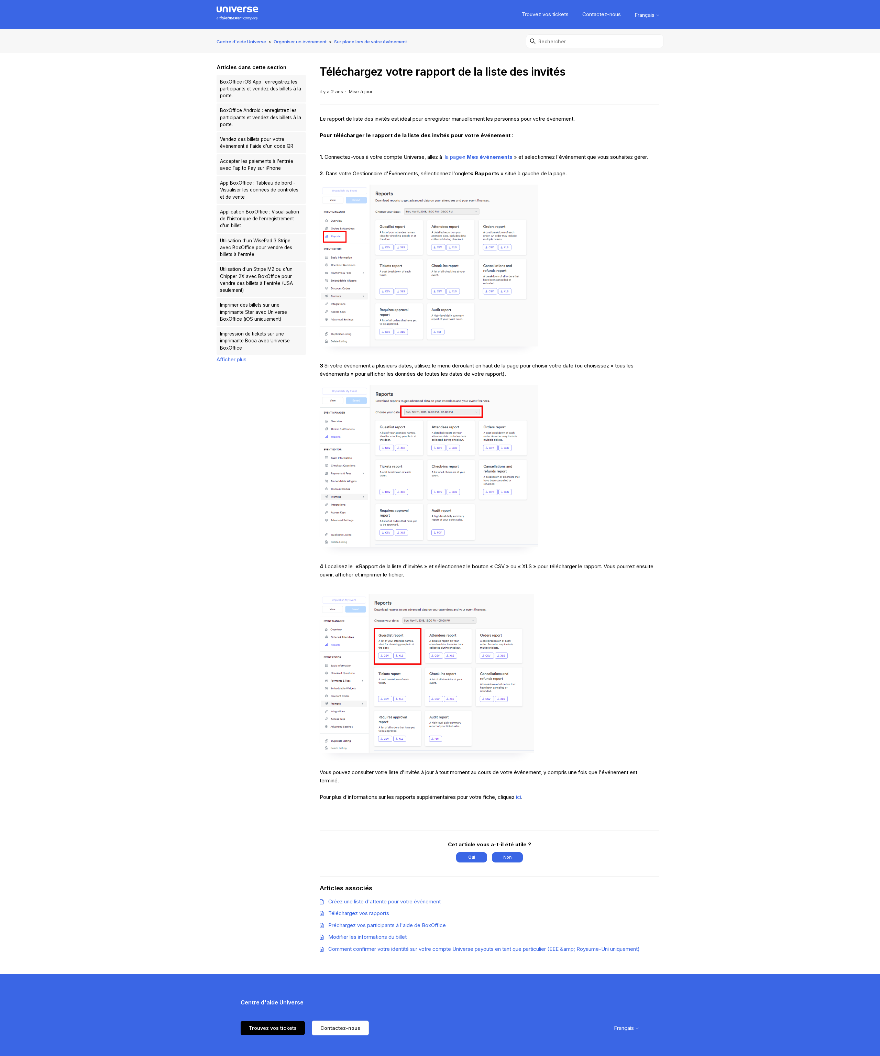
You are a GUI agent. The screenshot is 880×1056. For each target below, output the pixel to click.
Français (645, 15)
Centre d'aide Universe (241, 41)
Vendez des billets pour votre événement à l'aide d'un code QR (256, 142)
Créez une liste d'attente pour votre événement (384, 901)
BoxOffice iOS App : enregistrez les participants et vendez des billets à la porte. (260, 89)
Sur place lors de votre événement (370, 41)
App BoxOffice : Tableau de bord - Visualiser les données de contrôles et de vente (259, 190)
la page (479, 157)
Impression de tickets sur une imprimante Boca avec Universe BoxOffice (255, 341)
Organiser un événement (300, 41)
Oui (471, 857)
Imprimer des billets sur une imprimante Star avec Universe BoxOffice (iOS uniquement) (253, 312)
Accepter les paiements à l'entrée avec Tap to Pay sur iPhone (256, 164)
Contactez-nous (601, 14)
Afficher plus (231, 359)
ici (518, 797)
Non (507, 857)
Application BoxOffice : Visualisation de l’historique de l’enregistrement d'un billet (259, 219)
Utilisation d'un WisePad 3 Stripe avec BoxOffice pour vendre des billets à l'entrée (256, 247)
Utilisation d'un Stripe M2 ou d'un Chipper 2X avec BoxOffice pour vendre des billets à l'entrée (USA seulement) (256, 279)
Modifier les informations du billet (367, 937)
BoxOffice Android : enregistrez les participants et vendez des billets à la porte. (260, 117)
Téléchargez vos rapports (358, 913)
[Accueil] (237, 15)
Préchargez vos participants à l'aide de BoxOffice (387, 925)
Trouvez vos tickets (545, 14)
